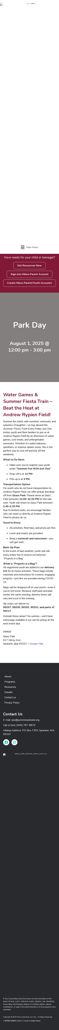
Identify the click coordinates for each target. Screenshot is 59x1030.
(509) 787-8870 (25, 725)
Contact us (10, 697)
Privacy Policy (12, 702)
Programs (9, 681)
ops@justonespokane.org (25, 720)
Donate (8, 692)
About (7, 676)
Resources (10, 687)
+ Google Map (35, 643)
